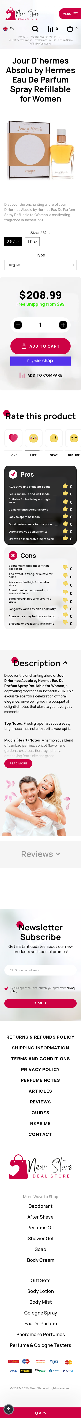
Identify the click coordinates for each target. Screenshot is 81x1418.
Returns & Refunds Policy (40, 1037)
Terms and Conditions (40, 1059)
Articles (40, 1091)
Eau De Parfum (40, 1323)
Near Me (40, 1123)
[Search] (35, 28)
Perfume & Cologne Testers (40, 1345)
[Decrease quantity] (18, 325)
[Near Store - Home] (30, 13)
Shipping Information (40, 1048)
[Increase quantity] (63, 325)
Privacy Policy (40, 1069)
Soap (40, 1249)
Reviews (40, 1102)
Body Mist (40, 1302)
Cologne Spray (40, 1313)
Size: (40, 232)
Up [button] (38, 1413)
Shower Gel (40, 1238)
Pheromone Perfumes (40, 1334)
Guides (40, 1113)
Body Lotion (40, 1291)
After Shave (40, 1217)
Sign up (40, 1003)
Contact (40, 1134)
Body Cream (40, 1260)
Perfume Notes (40, 1080)
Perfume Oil (40, 1227)
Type (40, 255)
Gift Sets (41, 1280)
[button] (68, 13)
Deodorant (40, 1206)
